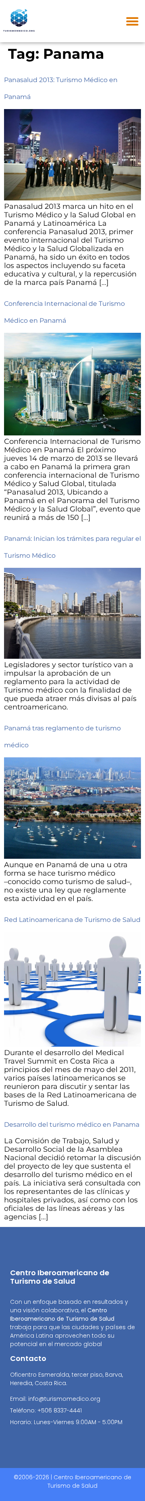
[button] (132, 21)
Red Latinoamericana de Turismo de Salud (72, 920)
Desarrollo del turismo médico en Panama (71, 1124)
